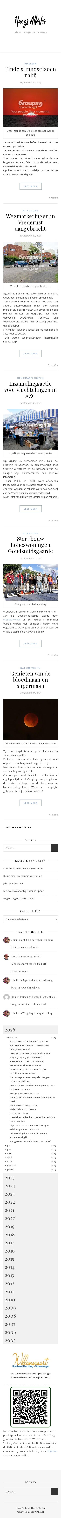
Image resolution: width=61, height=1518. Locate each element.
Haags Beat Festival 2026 (24, 1093)
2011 (9, 1291)
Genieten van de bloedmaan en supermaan (30, 679)
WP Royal (39, 1511)
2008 (10, 1315)
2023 (10, 1193)
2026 (10, 1029)
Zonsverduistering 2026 (23, 1105)
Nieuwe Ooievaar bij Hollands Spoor (23, 890)
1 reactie (53, 197)
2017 (9, 1242)
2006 (10, 1332)
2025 (9, 1177)
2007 (10, 1324)
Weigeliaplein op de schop (37, 1013)
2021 (9, 1210)
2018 (10, 1234)
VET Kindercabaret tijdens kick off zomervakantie (28, 964)
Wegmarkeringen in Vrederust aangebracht (30, 222)
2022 (10, 1201)
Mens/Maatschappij (30, 378)
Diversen (30, 63)
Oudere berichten (18, 827)
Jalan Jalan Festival (13, 883)
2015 (9, 1258)
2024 (10, 1185)
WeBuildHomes (12, 619)
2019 (9, 1226)
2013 (9, 1275)
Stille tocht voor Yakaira (23, 1109)
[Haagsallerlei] (30, 22)
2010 (10, 1299)
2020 (10, 1218)
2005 (10, 1340)
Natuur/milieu (30, 668)
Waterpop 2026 (19, 1113)
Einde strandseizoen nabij (30, 72)
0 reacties (53, 365)
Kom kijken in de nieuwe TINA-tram (23, 868)
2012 (9, 1283)
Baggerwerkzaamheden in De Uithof (30, 1141)
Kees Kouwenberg (21, 956)
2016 (10, 1250)
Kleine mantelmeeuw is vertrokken (22, 875)
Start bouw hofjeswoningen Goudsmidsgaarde (30, 544)
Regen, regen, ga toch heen (18, 898)
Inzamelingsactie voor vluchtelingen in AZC (30, 389)
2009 (10, 1307)
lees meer (30, 186)
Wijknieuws (30, 210)
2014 (10, 1267)
